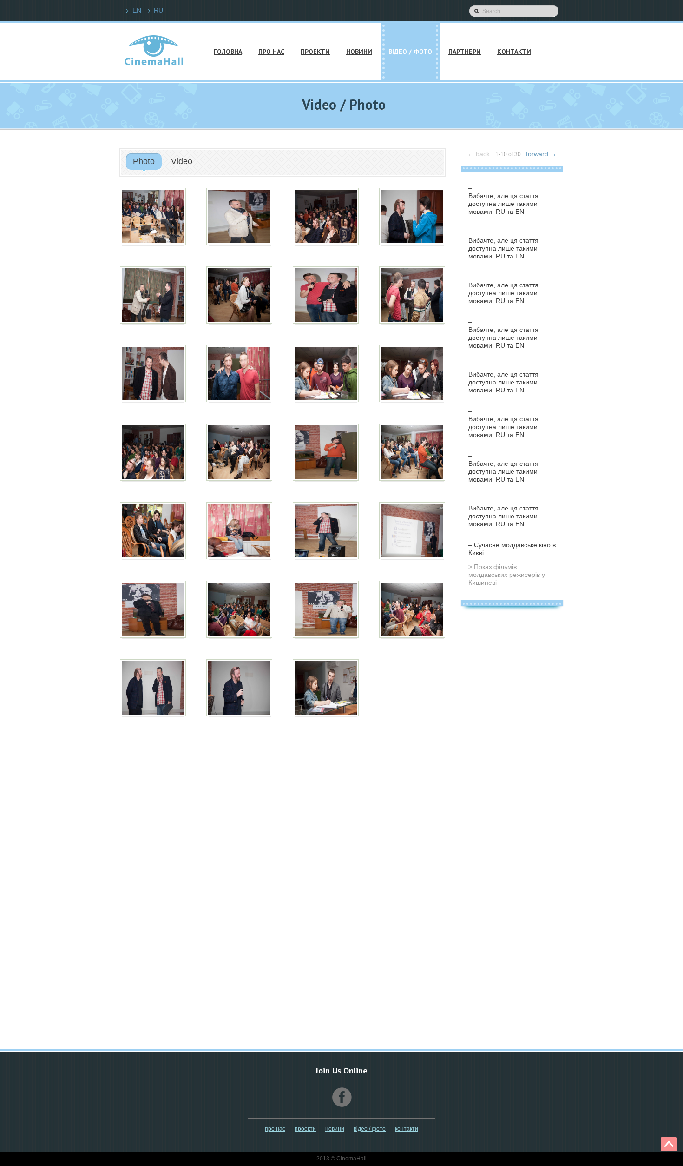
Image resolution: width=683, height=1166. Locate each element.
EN (136, 10)
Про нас (275, 1129)
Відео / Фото (370, 1129)
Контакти (406, 1129)
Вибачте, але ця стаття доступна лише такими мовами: (503, 203)
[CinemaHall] (154, 52)
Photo (144, 161)
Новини (334, 1129)
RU (158, 10)
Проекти (305, 1129)
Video (181, 161)
